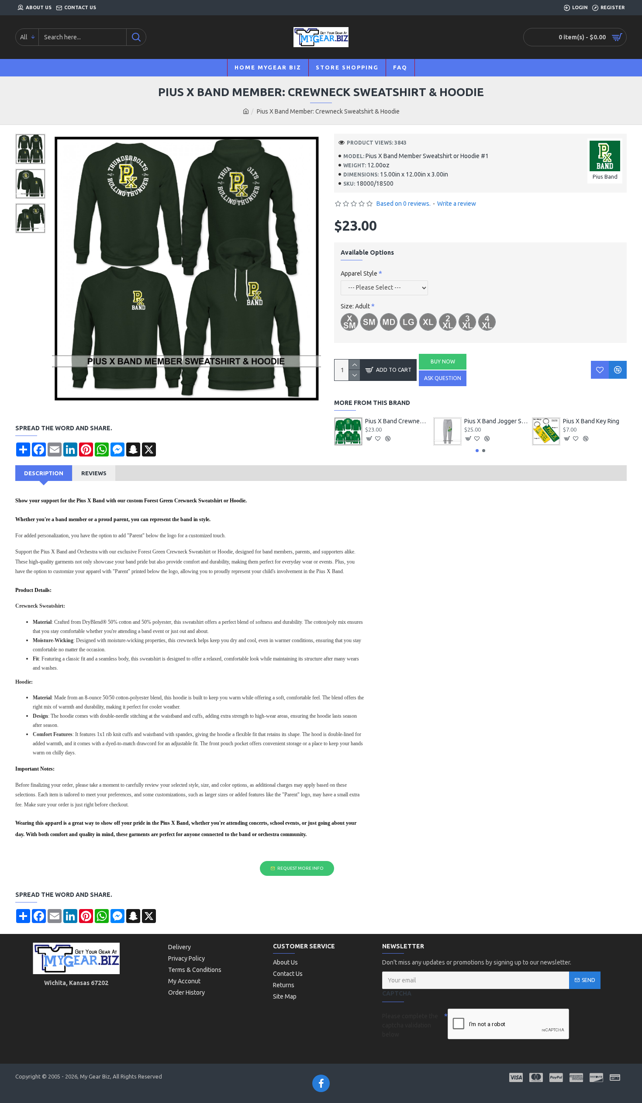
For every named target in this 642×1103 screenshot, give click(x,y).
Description (43, 473)
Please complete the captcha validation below (410, 1025)
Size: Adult (355, 306)
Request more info (300, 868)
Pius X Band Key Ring (591, 421)
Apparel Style (359, 273)
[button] (477, 450)
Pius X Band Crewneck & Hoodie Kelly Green (397, 421)
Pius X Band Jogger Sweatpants (496, 421)
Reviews (94, 473)
